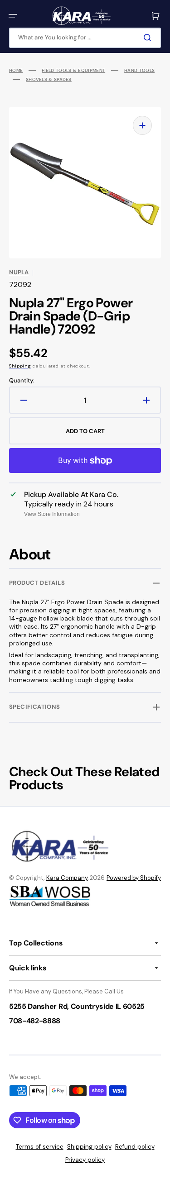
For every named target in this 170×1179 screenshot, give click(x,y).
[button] (13, 16)
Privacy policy (85, 1160)
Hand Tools (139, 70)
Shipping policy (89, 1146)
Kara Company (66, 878)
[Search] (149, 38)
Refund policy (135, 1146)
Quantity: (21, 380)
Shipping (20, 366)
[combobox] (85, 38)
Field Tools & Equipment (73, 70)
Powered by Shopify (134, 878)
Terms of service (39, 1146)
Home (16, 70)
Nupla (19, 272)
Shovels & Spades (49, 79)
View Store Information (52, 514)
